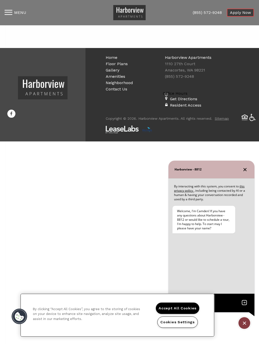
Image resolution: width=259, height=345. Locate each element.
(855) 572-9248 (207, 12)
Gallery (112, 70)
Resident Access (185, 105)
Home (111, 57)
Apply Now (240, 12)
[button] (11, 114)
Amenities (115, 76)
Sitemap (222, 118)
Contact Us (116, 89)
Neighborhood (119, 82)
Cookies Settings (177, 322)
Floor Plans (117, 63)
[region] (117, 315)
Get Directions (183, 98)
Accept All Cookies (178, 308)
